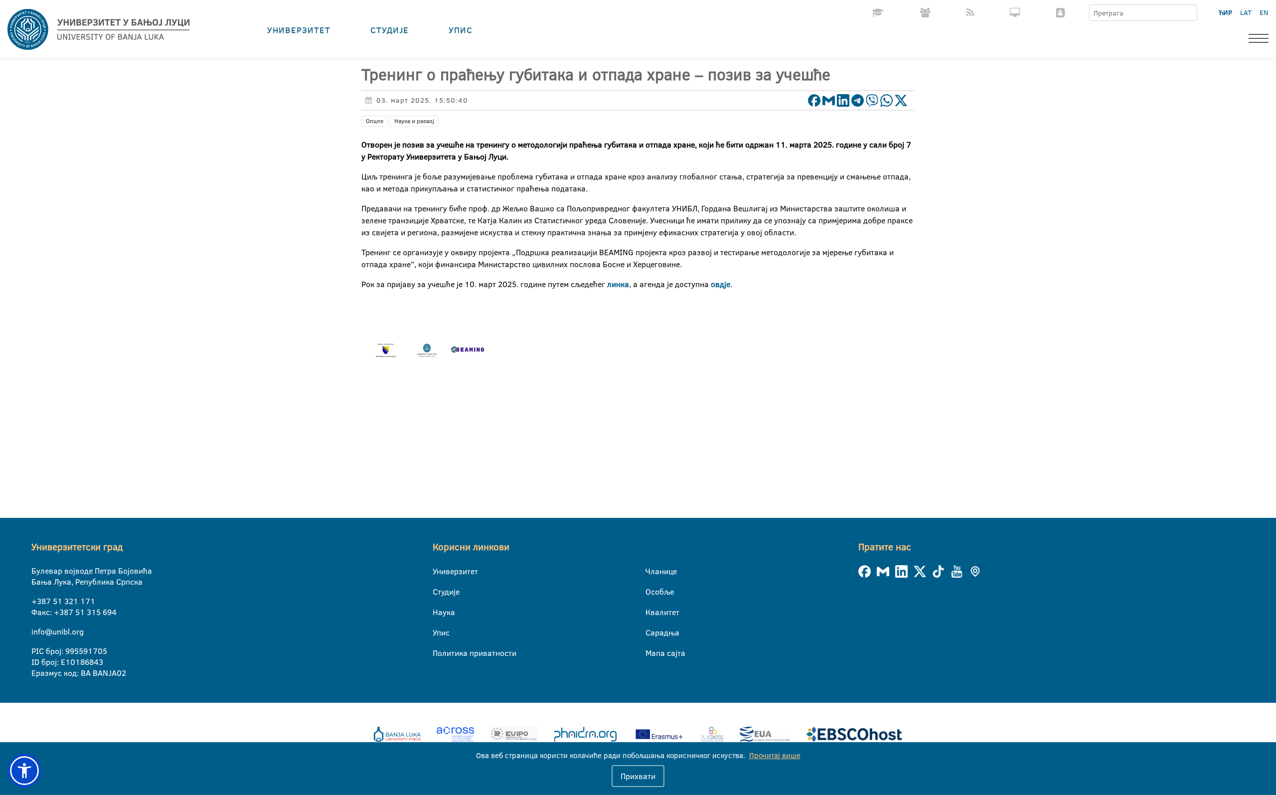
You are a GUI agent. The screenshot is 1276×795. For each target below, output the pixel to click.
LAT (1246, 12)
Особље (651, 591)
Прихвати (638, 776)
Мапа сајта (651, 652)
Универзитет (298, 29)
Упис (461, 29)
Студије (389, 29)
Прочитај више (774, 755)
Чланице (651, 571)
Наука (439, 612)
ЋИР (1225, 12)
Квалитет (651, 612)
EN (1264, 12)
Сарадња (651, 632)
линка (618, 284)
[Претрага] (1189, 13)
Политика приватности (439, 652)
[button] (24, 770)
